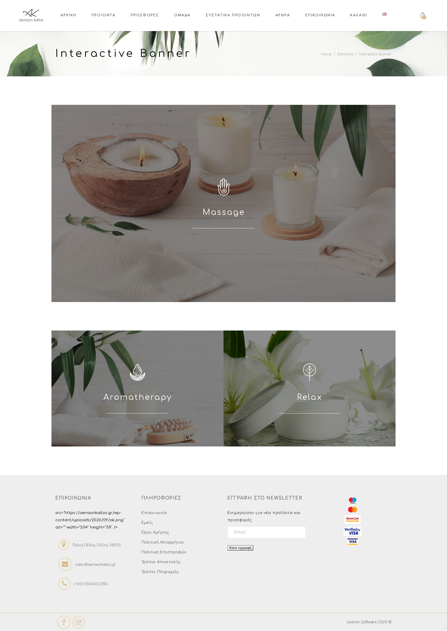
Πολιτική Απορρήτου (162, 542)
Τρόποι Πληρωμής (160, 572)
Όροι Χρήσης (155, 532)
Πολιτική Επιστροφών (164, 552)
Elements (345, 53)
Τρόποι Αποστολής (161, 562)
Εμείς (147, 522)
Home (326, 53)
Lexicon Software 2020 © (369, 621)
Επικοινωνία (154, 513)
